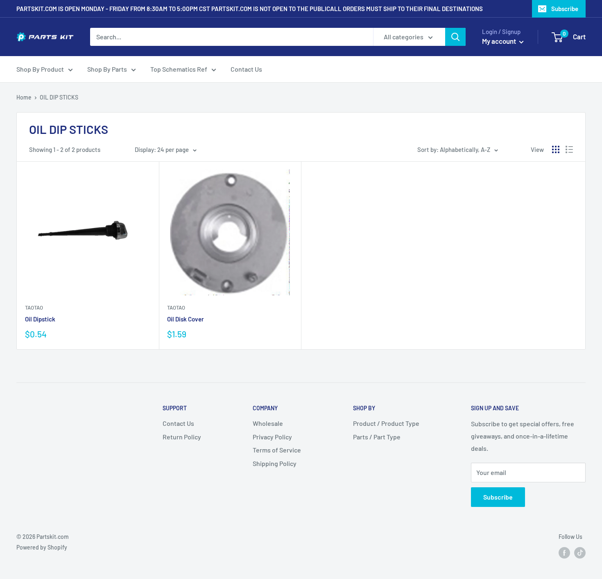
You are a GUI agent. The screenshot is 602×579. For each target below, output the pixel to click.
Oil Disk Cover (185, 319)
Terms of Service (277, 450)
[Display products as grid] (555, 149)
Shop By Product (40, 69)
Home (24, 97)
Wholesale (268, 423)
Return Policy (182, 437)
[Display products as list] (569, 149)
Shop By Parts (107, 69)
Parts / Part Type (377, 437)
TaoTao (34, 307)
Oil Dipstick (40, 319)
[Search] (455, 37)
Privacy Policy (272, 437)
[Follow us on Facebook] (564, 552)
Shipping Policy (274, 463)
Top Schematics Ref (178, 69)
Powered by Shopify (41, 547)
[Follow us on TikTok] (580, 552)
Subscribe (564, 8)
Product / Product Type (386, 423)
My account (499, 41)
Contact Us (246, 69)
